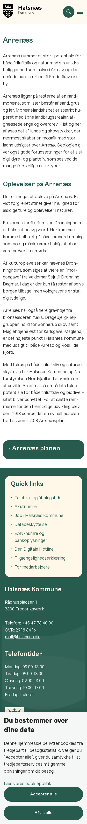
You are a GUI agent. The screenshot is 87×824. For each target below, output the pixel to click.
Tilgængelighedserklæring (39, 558)
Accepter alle (43, 794)
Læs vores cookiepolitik (27, 783)
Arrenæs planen (36, 448)
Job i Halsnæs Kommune (38, 515)
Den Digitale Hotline (34, 549)
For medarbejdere (32, 567)
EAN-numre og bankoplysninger (30, 537)
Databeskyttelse (30, 524)
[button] (82, 12)
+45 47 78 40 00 (37, 622)
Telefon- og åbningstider (38, 497)
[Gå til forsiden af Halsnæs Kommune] (30, 12)
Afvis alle (43, 812)
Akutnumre (25, 506)
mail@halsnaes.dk (22, 636)
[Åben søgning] (68, 12)
